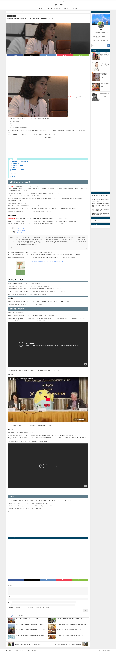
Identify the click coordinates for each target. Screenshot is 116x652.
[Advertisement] (48, 67)
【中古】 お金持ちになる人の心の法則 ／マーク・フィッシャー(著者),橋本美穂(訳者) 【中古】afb (47, 261)
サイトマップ (46, 8)
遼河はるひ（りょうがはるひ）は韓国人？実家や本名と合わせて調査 (104, 64)
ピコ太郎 (14, 173)
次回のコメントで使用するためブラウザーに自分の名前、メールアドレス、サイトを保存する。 (30, 607)
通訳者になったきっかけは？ (18, 165)
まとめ (12, 176)
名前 (9, 596)
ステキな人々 (9, 15)
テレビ (14, 15)
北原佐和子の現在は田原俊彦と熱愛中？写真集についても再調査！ (104, 95)
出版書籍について (15, 163)
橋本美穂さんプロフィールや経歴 (19, 161)
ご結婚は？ (14, 167)
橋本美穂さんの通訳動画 (17, 169)
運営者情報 (75, 8)
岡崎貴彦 (107, 205)
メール (10, 602)
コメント (10, 585)
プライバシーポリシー (66, 8)
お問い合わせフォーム (55, 8)
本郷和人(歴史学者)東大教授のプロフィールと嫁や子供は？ (105, 85)
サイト (9, 605)
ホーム (40, 8)
